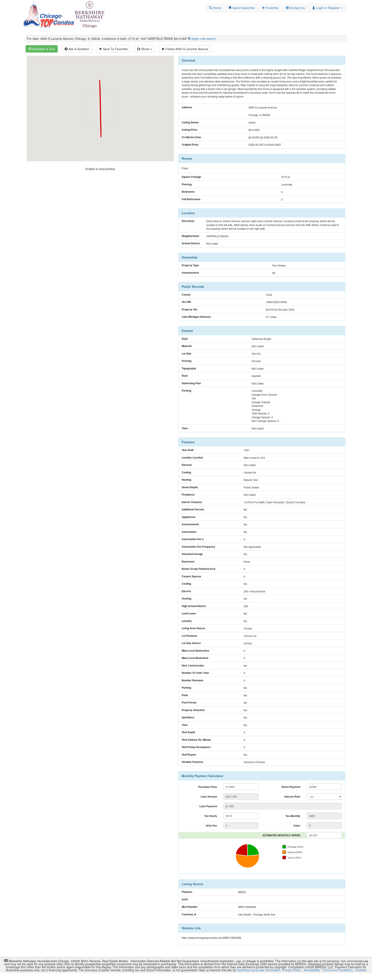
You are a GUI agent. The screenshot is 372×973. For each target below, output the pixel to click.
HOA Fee (211, 825)
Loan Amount (209, 796)
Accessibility (312, 970)
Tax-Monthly (292, 816)
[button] (327, 7)
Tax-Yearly (210, 816)
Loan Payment (208, 806)
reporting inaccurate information (258, 970)
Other (296, 825)
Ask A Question (78, 49)
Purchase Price (207, 787)
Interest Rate (292, 796)
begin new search (204, 38)
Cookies (360, 970)
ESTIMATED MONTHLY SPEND (281, 835)
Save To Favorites (115, 49)
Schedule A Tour (43, 49)
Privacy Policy (291, 970)
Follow (186, 49)
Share (145, 49)
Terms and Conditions (338, 970)
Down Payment (291, 787)
